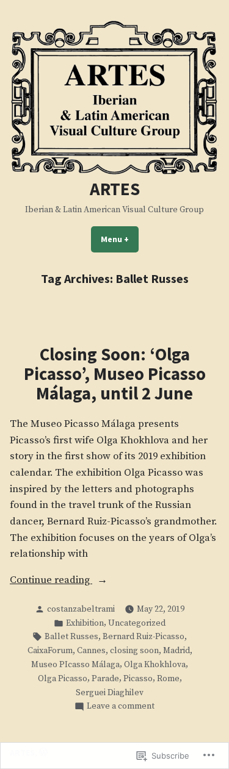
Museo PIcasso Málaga (75, 664)
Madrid (176, 650)
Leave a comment (120, 706)
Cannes (91, 650)
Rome (168, 678)
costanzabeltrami (81, 609)
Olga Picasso (62, 678)
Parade (105, 678)
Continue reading (51, 581)
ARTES (115, 189)
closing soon (134, 650)
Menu (120, 239)
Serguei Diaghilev (110, 692)
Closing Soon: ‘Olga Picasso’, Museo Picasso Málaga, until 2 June (115, 374)
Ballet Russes (71, 636)
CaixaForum (50, 650)
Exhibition (85, 623)
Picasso (138, 678)
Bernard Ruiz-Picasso (143, 636)
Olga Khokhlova (155, 664)
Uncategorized (136, 623)
